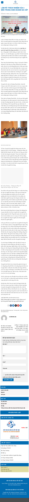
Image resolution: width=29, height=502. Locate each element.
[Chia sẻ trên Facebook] (11, 305)
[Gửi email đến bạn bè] (16, 305)
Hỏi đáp (2, 405)
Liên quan (3, 394)
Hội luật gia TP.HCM (6, 448)
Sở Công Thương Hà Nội (7, 457)
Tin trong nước (16, 310)
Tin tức (21, 310)
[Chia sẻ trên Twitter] (13, 305)
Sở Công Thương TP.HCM (7, 460)
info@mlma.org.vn (14, 437)
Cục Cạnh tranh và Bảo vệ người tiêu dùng (11, 455)
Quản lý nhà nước (4, 390)
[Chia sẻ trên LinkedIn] (20, 305)
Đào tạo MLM (4, 403)
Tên (4, 355)
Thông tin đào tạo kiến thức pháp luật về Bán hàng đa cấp (13, 408)
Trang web (5, 368)
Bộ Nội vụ (3, 452)
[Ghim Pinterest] (18, 305)
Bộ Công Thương (5, 450)
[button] (2, 2)
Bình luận (5, 344)
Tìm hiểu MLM (4, 401)
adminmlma (15, 13)
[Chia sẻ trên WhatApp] (8, 305)
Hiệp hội (2, 392)
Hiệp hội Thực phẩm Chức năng (8, 445)
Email (4, 362)
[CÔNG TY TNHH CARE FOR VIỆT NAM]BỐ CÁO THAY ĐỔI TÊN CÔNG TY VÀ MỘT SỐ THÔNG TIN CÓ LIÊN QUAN (21, 328)
